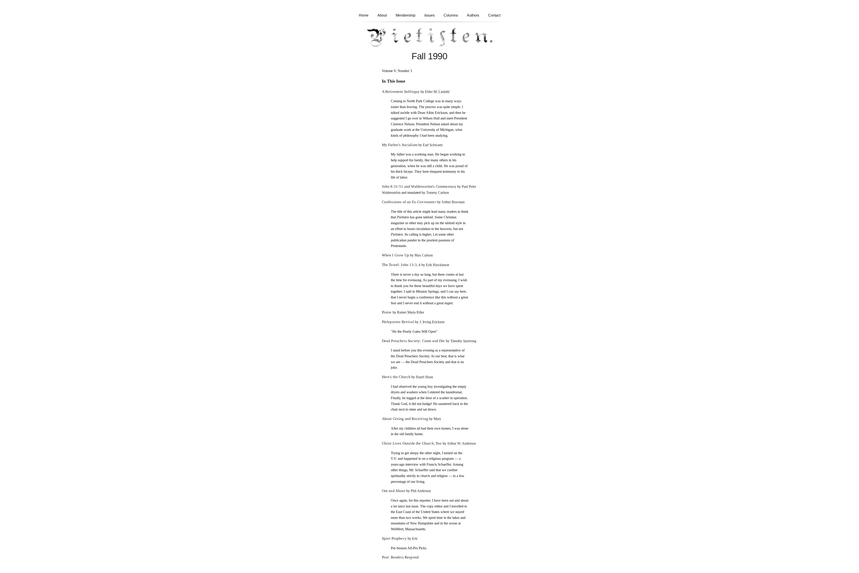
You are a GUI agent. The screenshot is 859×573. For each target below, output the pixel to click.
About (382, 15)
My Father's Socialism (400, 145)
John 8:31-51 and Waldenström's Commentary (419, 186)
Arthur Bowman (453, 202)
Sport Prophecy (394, 538)
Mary (437, 419)
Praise (387, 312)
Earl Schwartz (433, 145)
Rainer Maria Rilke (410, 312)
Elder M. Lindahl (437, 92)
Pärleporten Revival (398, 322)
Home (363, 15)
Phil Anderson (421, 491)
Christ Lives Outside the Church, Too (412, 443)
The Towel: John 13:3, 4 (401, 265)
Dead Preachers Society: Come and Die (413, 341)
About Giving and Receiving (405, 419)
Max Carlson (424, 255)
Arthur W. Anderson (461, 443)
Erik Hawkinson (437, 265)
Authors (473, 15)
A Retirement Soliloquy (401, 91)
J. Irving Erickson (431, 322)
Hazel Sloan (424, 377)
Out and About (393, 491)
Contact (494, 15)
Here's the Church (396, 377)
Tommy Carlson (437, 192)
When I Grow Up (395, 255)
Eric (415, 538)
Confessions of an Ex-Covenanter (409, 202)
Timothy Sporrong (463, 341)
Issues (429, 15)
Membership (405, 15)
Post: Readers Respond (400, 557)
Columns (451, 15)
